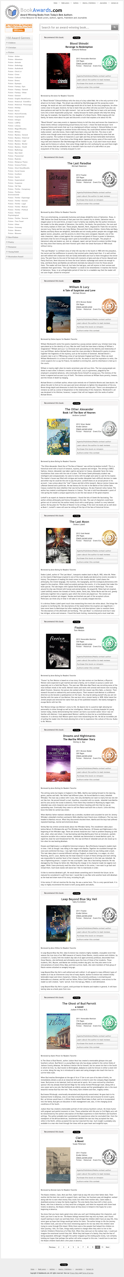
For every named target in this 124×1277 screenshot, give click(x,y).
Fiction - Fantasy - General (18, 89)
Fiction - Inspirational (16, 117)
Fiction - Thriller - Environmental (14, 193)
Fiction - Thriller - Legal (17, 204)
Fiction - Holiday (14, 108)
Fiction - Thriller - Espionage (19, 198)
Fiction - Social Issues (16, 171)
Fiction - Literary (14, 126)
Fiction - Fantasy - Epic (16, 86)
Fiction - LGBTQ (14, 123)
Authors (75, 3)
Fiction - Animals (14, 62)
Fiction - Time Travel (15, 221)
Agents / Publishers (89, 3)
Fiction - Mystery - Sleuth (17, 147)
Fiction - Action (14, 56)
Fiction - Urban (13, 224)
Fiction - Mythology (15, 150)
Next (107, 1247)
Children (12, 43)
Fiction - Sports (14, 177)
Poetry (11, 242)
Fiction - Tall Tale (14, 186)
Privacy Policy (74, 1273)
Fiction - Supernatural (16, 180)
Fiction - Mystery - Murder (17, 144)
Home (55, 3)
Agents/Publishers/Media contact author (94, 76)
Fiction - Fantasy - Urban (17, 93)
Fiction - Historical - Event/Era (19, 102)
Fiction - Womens (14, 233)
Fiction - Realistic (14, 159)
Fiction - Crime (13, 74)
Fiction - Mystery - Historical (18, 138)
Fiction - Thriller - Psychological (14, 214)
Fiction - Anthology (15, 65)
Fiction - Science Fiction (17, 165)
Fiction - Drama (14, 80)
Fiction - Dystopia (14, 83)
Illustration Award (15, 257)
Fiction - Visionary (15, 227)
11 (102, 1247)
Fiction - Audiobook (15, 68)
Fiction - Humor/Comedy (17, 114)
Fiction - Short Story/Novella (18, 168)
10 (97, 1247)
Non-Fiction (13, 237)
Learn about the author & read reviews (93, 80)
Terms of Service (87, 1273)
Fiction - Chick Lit (14, 71)
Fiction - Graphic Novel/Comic (19, 99)
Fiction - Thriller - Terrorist (18, 218)
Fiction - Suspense (15, 183)
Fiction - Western (14, 230)
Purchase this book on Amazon (90, 83)
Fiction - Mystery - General (18, 135)
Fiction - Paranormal (15, 156)
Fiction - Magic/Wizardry (17, 129)
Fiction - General (14, 96)
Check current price (84, 63)
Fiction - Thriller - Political (18, 210)
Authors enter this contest (88, 87)
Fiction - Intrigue (14, 120)
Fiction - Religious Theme (17, 162)
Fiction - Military (14, 132)
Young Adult (13, 252)
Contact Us (114, 3)
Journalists (103, 3)
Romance (12, 247)
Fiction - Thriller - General (17, 201)
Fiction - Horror (14, 111)
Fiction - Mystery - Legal (17, 141)
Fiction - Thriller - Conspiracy (19, 189)
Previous (52, 1247)
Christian (12, 48)
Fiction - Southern (15, 174)
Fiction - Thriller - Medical (17, 207)
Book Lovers (65, 3)
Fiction (11, 52)
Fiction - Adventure (15, 59)
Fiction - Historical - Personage (19, 105)
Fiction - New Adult (15, 153)
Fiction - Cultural (14, 77)
